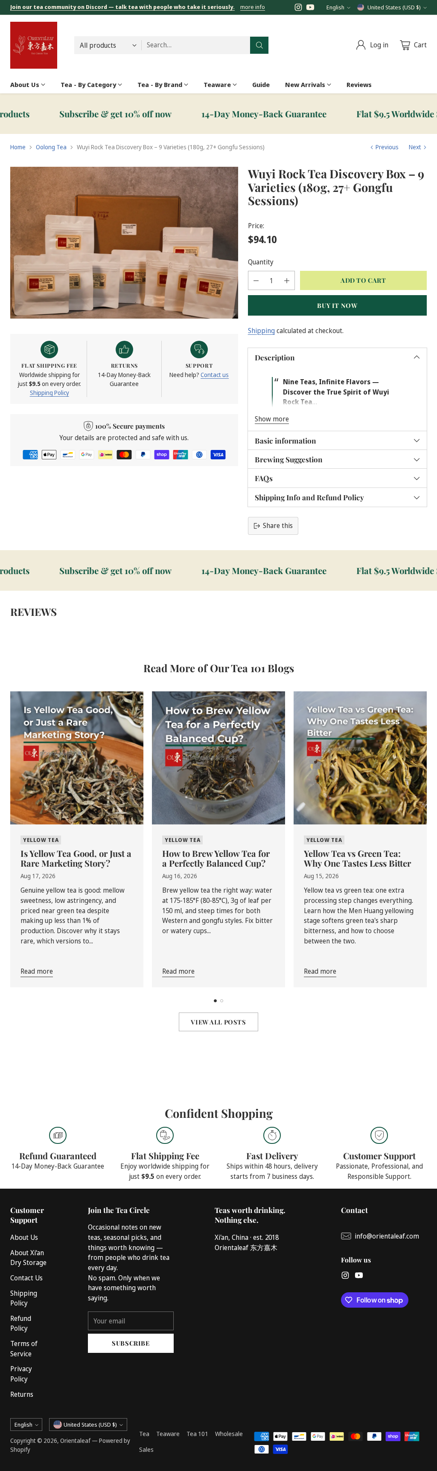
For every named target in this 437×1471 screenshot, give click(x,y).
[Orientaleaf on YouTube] (310, 9)
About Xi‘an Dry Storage (28, 1258)
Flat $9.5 (372, 114)
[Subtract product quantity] (256, 280)
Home (18, 147)
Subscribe (130, 1343)
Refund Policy (20, 1323)
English (335, 7)
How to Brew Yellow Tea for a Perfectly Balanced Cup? (216, 858)
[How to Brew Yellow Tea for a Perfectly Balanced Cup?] (218, 757)
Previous (387, 147)
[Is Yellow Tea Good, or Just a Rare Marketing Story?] (76, 757)
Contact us (215, 375)
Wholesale (229, 1434)
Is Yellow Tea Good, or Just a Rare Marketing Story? (75, 858)
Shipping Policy (49, 393)
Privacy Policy (21, 1374)
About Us (24, 1237)
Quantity (261, 262)
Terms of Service (24, 1348)
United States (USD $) (394, 7)
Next (415, 147)
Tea (144, 1434)
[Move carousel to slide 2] (221, 1000)
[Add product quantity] (286, 280)
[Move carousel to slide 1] (215, 1000)
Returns (21, 1394)
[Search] (259, 45)
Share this (278, 525)
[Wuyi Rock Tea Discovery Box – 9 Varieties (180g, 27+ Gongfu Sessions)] (124, 243)
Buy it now (337, 305)
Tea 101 (197, 1434)
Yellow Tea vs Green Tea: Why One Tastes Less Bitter (357, 858)
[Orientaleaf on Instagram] (298, 9)
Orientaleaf (75, 1440)
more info (252, 7)
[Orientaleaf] (33, 45)
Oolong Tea (51, 147)
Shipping (261, 330)
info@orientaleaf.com (387, 1236)
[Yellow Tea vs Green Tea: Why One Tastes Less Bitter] (360, 757)
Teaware (168, 1434)
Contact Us (26, 1277)
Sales (146, 1449)
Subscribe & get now (74, 114)
